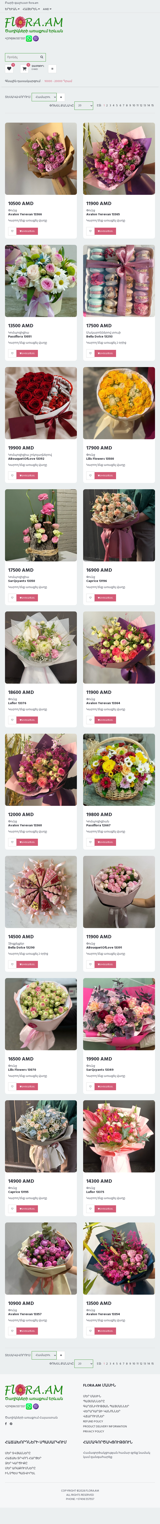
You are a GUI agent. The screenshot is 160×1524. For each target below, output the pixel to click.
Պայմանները (94, 1401)
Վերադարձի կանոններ (101, 1411)
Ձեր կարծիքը (16, 1463)
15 (152, 106)
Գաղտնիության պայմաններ (106, 1406)
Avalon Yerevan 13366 (25, 214)
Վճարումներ (93, 1416)
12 (141, 106)
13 (145, 106)
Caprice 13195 (18, 1192)
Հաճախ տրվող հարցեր (23, 1458)
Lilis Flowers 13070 (22, 1070)
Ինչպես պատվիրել (20, 1473)
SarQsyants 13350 (21, 581)
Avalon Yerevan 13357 (25, 1314)
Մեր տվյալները (18, 1453)
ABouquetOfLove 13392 (26, 459)
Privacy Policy (93, 1431)
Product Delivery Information (105, 1426)
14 (148, 106)
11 (137, 106)
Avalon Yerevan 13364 (103, 703)
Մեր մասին (92, 1396)
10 (133, 106)
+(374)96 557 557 (15, 38)
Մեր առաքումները (20, 1468)
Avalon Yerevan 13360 (25, 825)
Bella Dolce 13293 (99, 336)
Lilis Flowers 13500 (100, 459)
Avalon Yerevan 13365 (103, 214)
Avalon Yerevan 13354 (103, 1314)
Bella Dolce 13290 (21, 947)
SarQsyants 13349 (100, 1070)
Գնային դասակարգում (22, 81)
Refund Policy (93, 1421)
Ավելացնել (28, 231)
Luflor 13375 (95, 1192)
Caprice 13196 (96, 581)
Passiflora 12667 (98, 825)
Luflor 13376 (17, 703)
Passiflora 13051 (19, 336)
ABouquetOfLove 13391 (104, 947)
